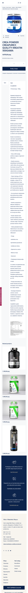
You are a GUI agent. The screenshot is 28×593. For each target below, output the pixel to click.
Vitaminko (20, 359)
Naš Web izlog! (14, 472)
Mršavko (13, 438)
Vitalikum (19, 384)
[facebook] (3, 550)
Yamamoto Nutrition (21, 73)
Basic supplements (9, 359)
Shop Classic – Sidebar (10, 7)
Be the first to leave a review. (7, 58)
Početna (4, 7)
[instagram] (8, 550)
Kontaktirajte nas (14, 505)
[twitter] (6, 550)
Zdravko (18, 409)
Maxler (9, 438)
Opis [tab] (5, 82)
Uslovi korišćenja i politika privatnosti (12, 544)
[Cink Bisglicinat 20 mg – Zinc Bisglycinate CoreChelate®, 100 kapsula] (13, 358)
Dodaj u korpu (14, 68)
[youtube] (10, 550)
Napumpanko (9, 73)
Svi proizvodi (15, 73)
